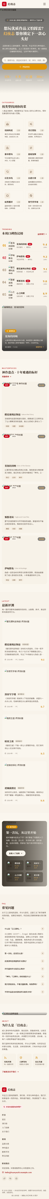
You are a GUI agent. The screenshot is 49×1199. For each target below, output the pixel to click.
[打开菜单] (44, 4)
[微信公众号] (10, 1178)
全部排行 (41, 234)
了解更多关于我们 (9, 1071)
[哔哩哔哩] (16, 1178)
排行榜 (4, 1123)
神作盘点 (5, 1147)
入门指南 (5, 1127)
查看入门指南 (14, 853)
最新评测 (5, 1151)
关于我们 (5, 1131)
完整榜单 (5, 376)
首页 (4, 1119)
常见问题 (5, 1156)
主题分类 (5, 1143)
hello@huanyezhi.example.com (18, 1172)
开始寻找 (26, 67)
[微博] (4, 1178)
